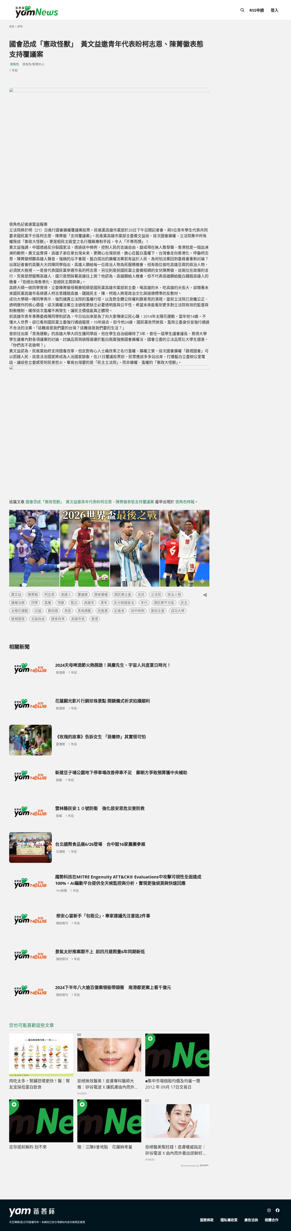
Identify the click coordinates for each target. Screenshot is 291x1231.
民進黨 (103, 610)
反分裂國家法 (124, 602)
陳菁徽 (33, 594)
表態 (67, 610)
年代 (144, 602)
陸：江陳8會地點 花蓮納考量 (104, 1147)
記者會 (119, 610)
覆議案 (83, 594)
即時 (20, 26)
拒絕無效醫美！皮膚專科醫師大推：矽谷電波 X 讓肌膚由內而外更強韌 (107, 1084)
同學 (34, 602)
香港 (94, 618)
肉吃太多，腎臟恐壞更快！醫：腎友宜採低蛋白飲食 (39, 1084)
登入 (274, 10)
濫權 (47, 602)
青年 (104, 602)
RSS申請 (256, 10)
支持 (141, 594)
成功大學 (177, 610)
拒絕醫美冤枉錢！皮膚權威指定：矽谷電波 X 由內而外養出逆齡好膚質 (175, 1150)
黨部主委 (157, 610)
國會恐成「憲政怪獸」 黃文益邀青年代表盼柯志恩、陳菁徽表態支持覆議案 (90, 501)
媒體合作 (271, 1220)
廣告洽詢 (251, 1220)
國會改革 (58, 618)
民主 (184, 602)
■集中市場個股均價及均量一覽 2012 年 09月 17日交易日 (172, 1084)
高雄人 (66, 594)
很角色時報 (184, 501)
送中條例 (137, 610)
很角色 (14, 64)
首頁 (11, 26)
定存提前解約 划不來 (28, 1147)
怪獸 (61, 602)
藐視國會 (18, 618)
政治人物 (174, 594)
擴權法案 (18, 602)
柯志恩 (49, 594)
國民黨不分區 (164, 602)
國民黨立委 (122, 594)
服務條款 (207, 1220)
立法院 (156, 594)
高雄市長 (78, 618)
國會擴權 (101, 594)
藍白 (74, 602)
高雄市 (89, 602)
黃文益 (16, 594)
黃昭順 (53, 610)
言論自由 (38, 618)
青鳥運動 (84, 610)
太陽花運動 (19, 610)
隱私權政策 (229, 1220)
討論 (38, 610)
